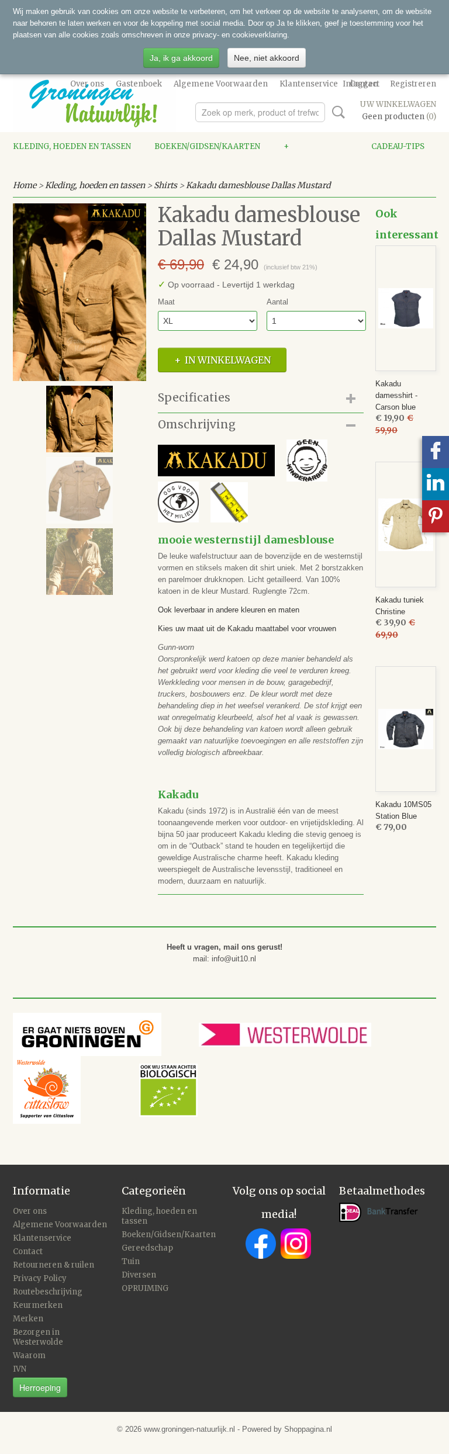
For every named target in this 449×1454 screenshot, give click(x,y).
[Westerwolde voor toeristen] (307, 1034)
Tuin (131, 1261)
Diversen (139, 1275)
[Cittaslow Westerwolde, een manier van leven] (105, 1089)
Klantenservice (308, 84)
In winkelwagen (228, 360)
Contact (28, 1251)
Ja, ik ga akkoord (181, 58)
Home (24, 185)
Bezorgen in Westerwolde (38, 1337)
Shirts (165, 185)
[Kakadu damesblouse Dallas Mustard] (79, 292)
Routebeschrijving (47, 1292)
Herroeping (40, 1387)
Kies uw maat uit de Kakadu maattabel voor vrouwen (247, 628)
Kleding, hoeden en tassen (72, 146)
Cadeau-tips (397, 146)
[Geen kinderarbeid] (242, 459)
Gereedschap (147, 1248)
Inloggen (360, 84)
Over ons (87, 84)
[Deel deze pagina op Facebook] (435, 452)
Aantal (277, 301)
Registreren (413, 84)
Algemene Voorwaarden (221, 84)
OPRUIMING (145, 1288)
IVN (19, 1369)
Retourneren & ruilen (53, 1265)
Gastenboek (139, 84)
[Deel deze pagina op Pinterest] (435, 516)
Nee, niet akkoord (266, 58)
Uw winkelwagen (398, 104)
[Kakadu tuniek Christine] (405, 524)
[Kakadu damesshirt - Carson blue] (405, 308)
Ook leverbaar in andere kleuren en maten (228, 609)
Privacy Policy (40, 1278)
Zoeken (336, 112)
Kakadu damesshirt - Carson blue (396, 395)
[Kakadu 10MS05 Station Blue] (405, 729)
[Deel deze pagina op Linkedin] (435, 484)
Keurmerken (38, 1305)
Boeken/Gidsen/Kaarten (207, 146)
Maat (166, 301)
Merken (28, 1319)
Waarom (29, 1355)
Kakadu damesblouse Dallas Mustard (258, 185)
